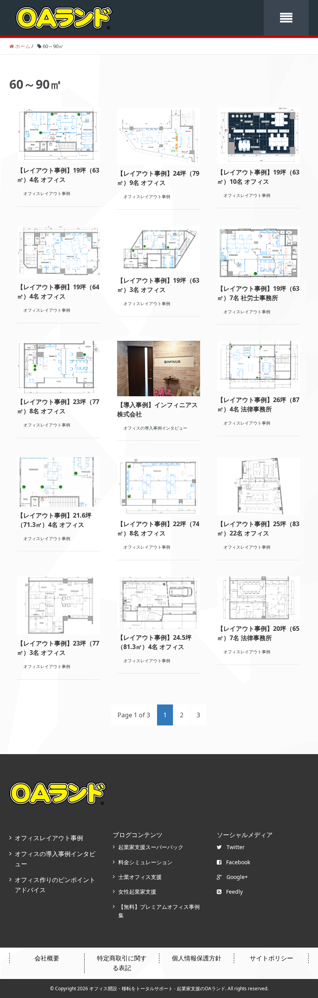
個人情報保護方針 (196, 958)
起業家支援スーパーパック (150, 847)
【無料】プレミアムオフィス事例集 (159, 911)
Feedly (234, 891)
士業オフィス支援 (140, 877)
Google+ (237, 877)
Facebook (238, 862)
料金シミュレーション (145, 862)
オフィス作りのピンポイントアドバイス (55, 884)
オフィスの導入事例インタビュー (55, 859)
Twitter (235, 847)
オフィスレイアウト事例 (49, 838)
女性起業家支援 (137, 891)
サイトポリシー (271, 958)
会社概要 (47, 958)
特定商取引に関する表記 (122, 963)
